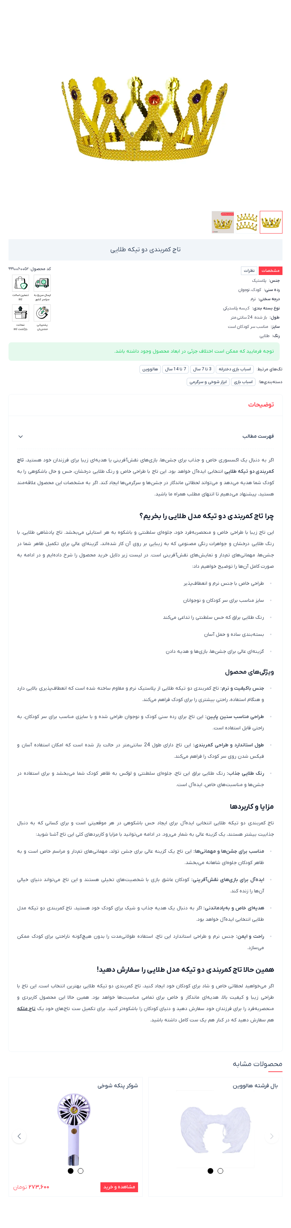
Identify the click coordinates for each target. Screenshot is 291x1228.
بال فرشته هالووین (255, 1085)
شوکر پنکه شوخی (118, 1085)
